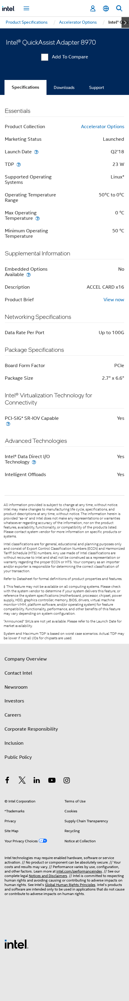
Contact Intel (18, 673)
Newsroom (16, 687)
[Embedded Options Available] (28, 274)
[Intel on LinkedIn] (37, 781)
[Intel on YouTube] (52, 781)
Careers (12, 715)
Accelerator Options (102, 127)
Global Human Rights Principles (70, 884)
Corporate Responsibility (31, 729)
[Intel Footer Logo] (16, 944)
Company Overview (25, 659)
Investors (14, 701)
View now (114, 300)
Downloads (64, 87)
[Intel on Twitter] (22, 781)
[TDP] (18, 164)
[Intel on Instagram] (67, 781)
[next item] (125, 22)
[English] (105, 8)
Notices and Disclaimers (48, 875)
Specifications (25, 87)
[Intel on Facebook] (7, 781)
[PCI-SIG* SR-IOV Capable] (8, 423)
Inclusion (13, 743)
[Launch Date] (36, 151)
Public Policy (18, 757)
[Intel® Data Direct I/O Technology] (34, 461)
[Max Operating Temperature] (37, 218)
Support (96, 87)
